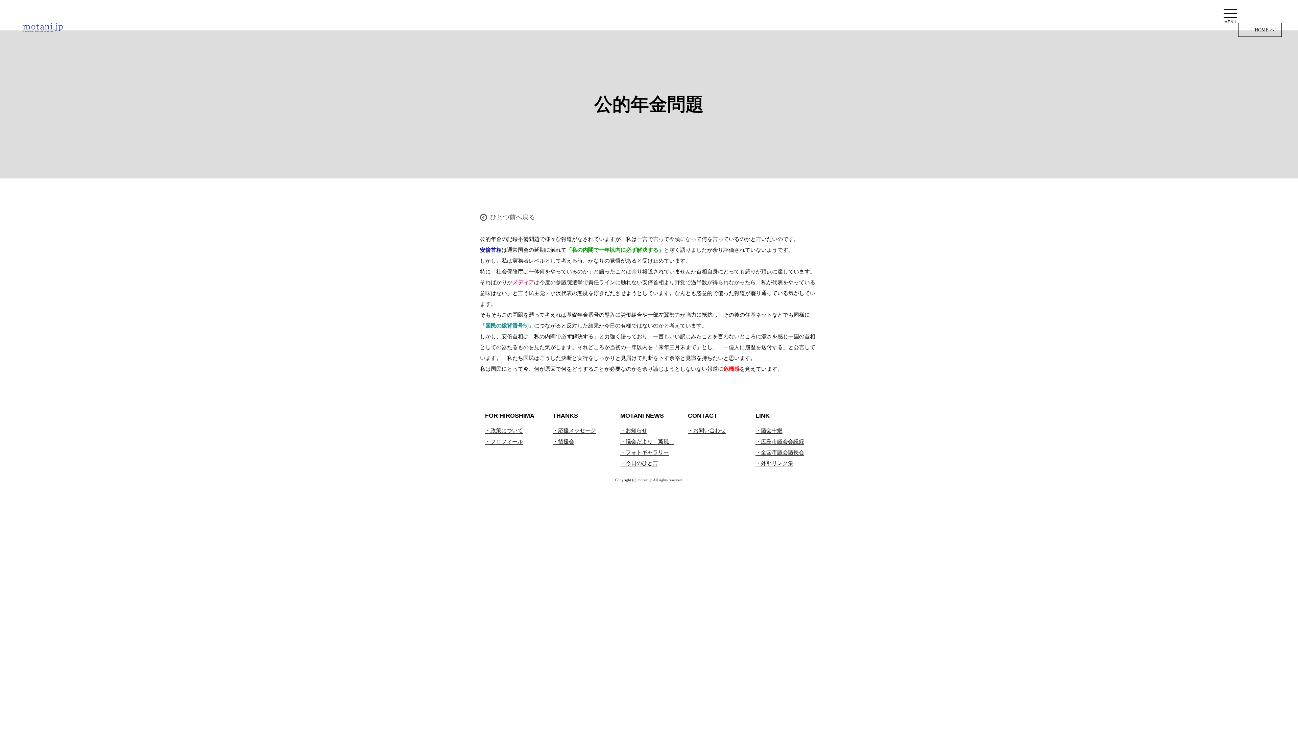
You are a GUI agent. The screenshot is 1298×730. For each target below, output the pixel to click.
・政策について (504, 430)
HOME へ (1264, 29)
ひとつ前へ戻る (512, 217)
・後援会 (563, 441)
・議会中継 (769, 430)
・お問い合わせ (707, 430)
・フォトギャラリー (644, 452)
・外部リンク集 (774, 463)
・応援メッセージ (574, 430)
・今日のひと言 (639, 463)
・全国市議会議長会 (779, 452)
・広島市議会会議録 (779, 441)
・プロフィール (504, 441)
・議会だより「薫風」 (647, 441)
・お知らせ (633, 430)
